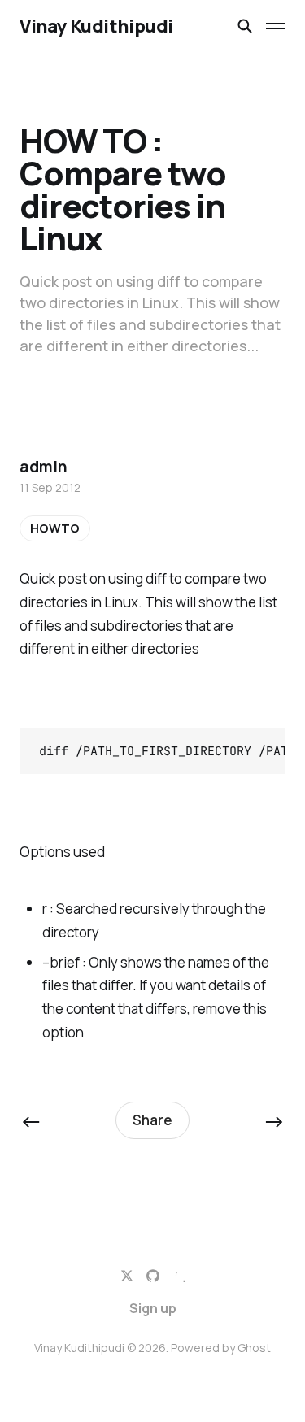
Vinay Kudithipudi (96, 26)
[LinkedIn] (178, 1275)
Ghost (254, 1347)
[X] (126, 1275)
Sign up (152, 1308)
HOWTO (54, 528)
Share (152, 1120)
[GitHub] (152, 1275)
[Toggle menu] (276, 26)
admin (43, 466)
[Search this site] (245, 26)
